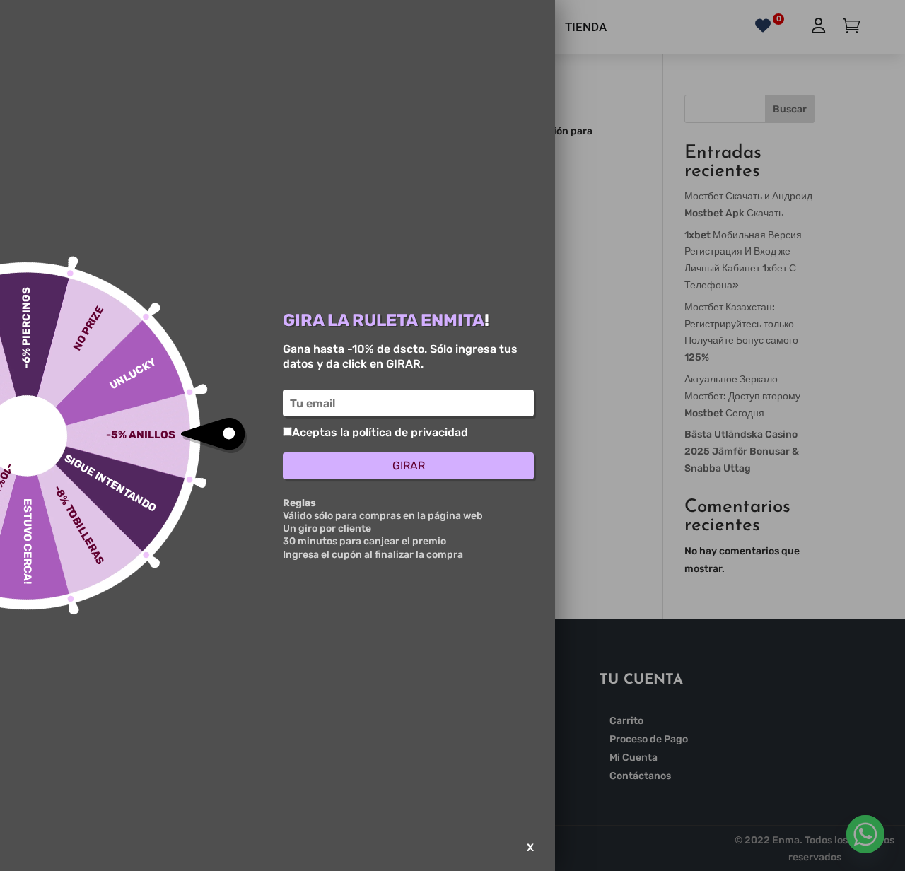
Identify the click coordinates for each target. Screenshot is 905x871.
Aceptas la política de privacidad (380, 432)
